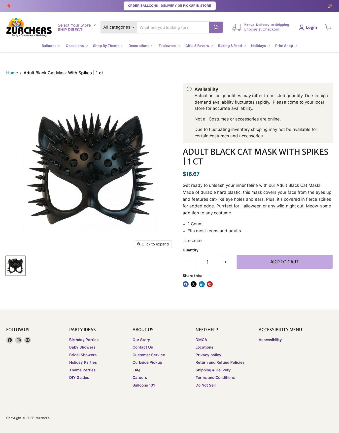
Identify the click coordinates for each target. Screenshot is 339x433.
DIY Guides (79, 377)
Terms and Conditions (215, 377)
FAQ (136, 370)
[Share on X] (194, 284)
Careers (140, 377)
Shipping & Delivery (213, 370)
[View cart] (328, 27)
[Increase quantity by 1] (225, 262)
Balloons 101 (144, 385)
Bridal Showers (83, 355)
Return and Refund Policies (220, 362)
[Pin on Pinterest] (210, 284)
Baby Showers (82, 347)
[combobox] (173, 27)
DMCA (201, 339)
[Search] (216, 27)
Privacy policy (208, 355)
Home (12, 73)
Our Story (141, 339)
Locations (204, 347)
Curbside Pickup (147, 362)
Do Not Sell (206, 385)
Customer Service (149, 355)
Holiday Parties (83, 362)
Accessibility (270, 339)
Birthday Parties (84, 339)
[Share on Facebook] (186, 284)
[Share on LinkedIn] (202, 284)
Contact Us (143, 347)
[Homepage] (29, 27)
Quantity (191, 250)
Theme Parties (82, 370)
